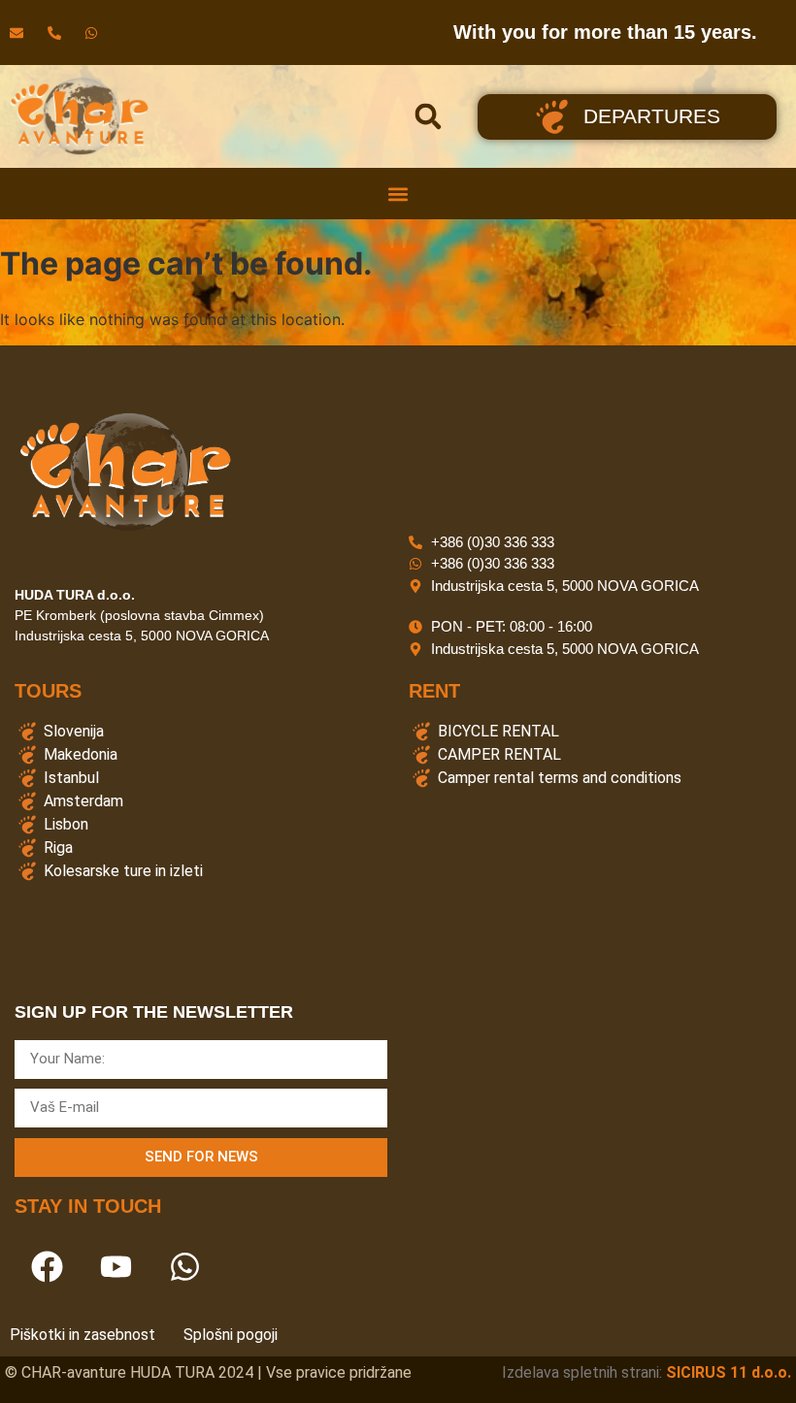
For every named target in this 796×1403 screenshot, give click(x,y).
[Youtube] (115, 1267)
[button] (428, 116)
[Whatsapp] (184, 1267)
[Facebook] (47, 1267)
